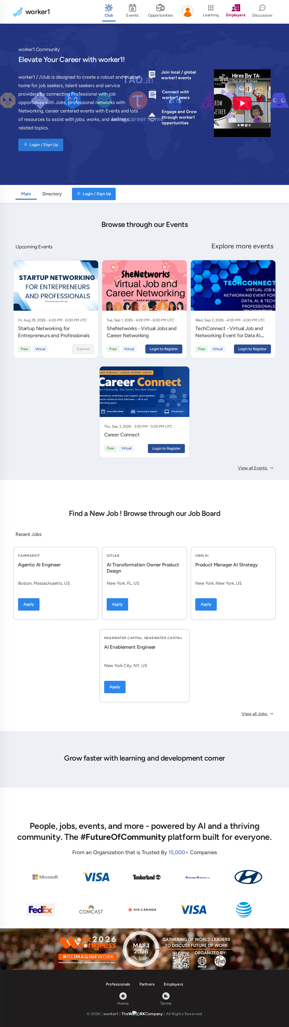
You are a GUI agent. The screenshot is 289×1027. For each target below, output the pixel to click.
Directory (52, 193)
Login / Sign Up (43, 144)
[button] (187, 12)
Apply (28, 604)
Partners (147, 984)
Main (26, 193)
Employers (173, 984)
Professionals (118, 984)
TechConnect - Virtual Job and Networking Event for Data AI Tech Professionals (229, 335)
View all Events (253, 468)
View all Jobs (255, 713)
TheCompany (142, 1013)
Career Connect (121, 435)
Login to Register (164, 349)
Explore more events (242, 246)
